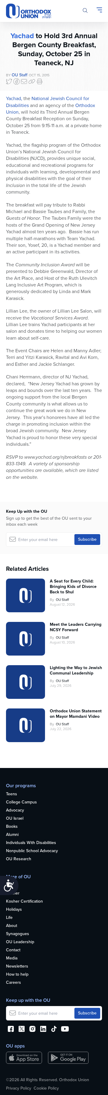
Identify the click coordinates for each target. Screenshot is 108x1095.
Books (12, 827)
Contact (13, 950)
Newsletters (17, 966)
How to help (17, 974)
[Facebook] (16, 81)
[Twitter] (9, 81)
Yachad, (14, 98)
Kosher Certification (24, 901)
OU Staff (19, 75)
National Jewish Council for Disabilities (47, 102)
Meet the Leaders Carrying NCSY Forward (75, 627)
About (11, 926)
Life (9, 918)
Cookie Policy (46, 1088)
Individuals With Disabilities (31, 843)
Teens (11, 794)
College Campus (21, 802)
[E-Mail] (24, 81)
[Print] (40, 81)
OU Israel (14, 818)
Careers (13, 983)
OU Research (18, 859)
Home (11, 885)
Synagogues (17, 934)
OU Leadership (20, 942)
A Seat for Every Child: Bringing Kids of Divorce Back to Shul (73, 587)
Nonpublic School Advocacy (32, 851)
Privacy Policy (18, 1088)
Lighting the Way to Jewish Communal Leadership (76, 670)
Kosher (13, 893)
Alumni (12, 835)
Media (11, 958)
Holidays (14, 910)
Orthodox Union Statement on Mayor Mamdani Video (76, 713)
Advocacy (15, 810)
